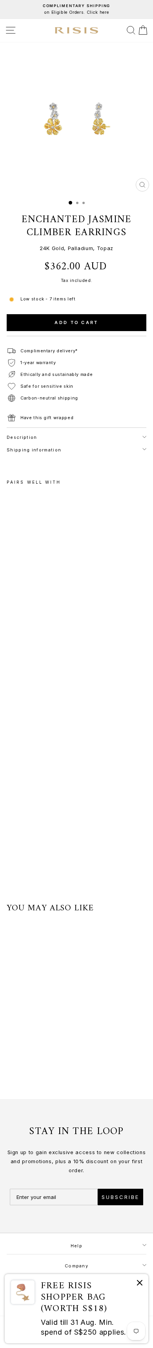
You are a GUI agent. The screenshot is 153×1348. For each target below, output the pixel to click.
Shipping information (34, 450)
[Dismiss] (139, 1284)
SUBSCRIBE (120, 1197)
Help (76, 1246)
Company (76, 1266)
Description (22, 437)
